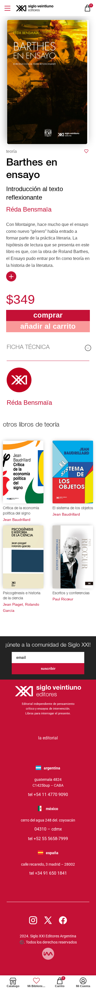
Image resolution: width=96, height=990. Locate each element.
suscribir (48, 669)
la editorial (48, 737)
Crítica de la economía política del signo (21, 511)
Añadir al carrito (48, 326)
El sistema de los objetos (73, 508)
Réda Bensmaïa (28, 209)
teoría (11, 151)
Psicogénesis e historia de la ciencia (21, 596)
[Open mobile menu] (7, 8)
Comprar (48, 315)
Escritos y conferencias (71, 593)
